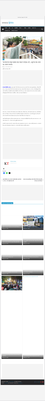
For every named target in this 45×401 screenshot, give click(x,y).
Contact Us (7, 30)
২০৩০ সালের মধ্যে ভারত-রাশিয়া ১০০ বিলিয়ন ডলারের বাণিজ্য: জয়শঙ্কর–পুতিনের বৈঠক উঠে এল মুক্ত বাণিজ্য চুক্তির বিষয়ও (10, 241)
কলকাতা (6, 27)
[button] (21, 28)
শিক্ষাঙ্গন (25, 27)
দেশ (12, 27)
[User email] (3, 168)
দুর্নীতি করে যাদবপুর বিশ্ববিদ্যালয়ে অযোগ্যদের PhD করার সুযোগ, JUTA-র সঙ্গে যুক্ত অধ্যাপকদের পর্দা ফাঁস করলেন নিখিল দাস (11, 226)
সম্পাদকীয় (29, 27)
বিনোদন (20, 27)
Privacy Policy (15, 30)
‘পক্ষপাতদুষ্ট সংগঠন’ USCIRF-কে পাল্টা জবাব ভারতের (9, 272)
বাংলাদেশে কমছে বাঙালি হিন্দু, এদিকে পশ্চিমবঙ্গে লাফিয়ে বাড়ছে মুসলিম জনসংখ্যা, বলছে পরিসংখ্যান (32, 180)
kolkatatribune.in (13, 163)
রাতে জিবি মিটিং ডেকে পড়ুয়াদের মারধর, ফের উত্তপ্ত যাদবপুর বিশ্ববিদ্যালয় (10, 355)
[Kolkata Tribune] (3, 29)
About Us (34, 27)
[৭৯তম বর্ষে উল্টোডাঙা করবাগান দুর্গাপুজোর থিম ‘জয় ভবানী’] (33, 317)
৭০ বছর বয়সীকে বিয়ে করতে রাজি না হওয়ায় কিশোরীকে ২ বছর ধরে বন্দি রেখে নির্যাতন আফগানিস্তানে (33, 271)
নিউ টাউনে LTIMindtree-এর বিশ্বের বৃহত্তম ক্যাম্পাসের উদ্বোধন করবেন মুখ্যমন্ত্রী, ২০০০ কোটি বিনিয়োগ (32, 226)
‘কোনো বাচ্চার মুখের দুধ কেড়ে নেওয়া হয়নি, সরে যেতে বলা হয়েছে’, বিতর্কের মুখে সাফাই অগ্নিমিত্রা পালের (11, 256)
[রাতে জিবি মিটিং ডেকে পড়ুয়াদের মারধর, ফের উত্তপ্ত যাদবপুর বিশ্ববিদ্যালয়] (12, 283)
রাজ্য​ (9, 27)
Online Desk (10, 66)
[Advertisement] (22, 8)
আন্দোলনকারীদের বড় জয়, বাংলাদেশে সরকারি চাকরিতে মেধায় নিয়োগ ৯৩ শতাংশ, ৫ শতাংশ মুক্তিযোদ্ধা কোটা (12, 180)
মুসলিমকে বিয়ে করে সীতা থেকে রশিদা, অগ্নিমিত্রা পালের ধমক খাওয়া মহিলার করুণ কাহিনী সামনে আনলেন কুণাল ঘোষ (32, 256)
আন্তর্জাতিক (16, 27)
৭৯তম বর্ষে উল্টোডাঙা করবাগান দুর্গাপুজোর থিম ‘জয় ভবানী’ (31, 355)
